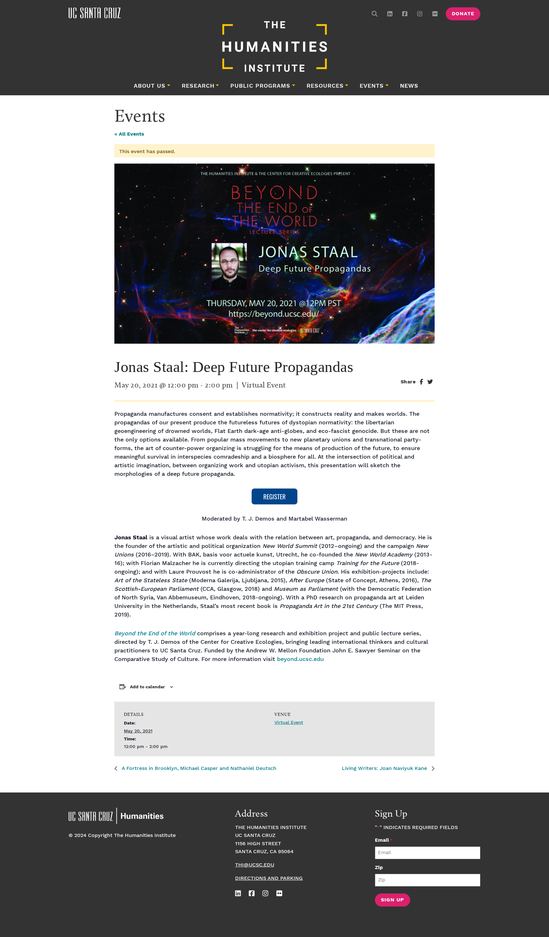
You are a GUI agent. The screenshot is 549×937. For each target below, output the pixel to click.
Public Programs (260, 86)
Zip (379, 867)
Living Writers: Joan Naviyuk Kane (385, 768)
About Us (150, 86)
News (409, 86)
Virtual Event (288, 722)
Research (198, 86)
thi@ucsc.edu (254, 865)
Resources (325, 86)
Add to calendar (147, 687)
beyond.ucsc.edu (300, 659)
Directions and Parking (269, 878)
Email (383, 840)
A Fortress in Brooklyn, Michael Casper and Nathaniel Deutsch (198, 768)
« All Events (129, 134)
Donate (463, 13)
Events (372, 86)
